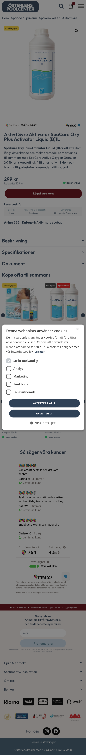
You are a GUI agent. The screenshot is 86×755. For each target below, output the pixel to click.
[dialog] (43, 377)
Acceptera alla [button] (44, 403)
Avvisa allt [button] (44, 413)
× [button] (77, 329)
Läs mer (39, 351)
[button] (43, 423)
